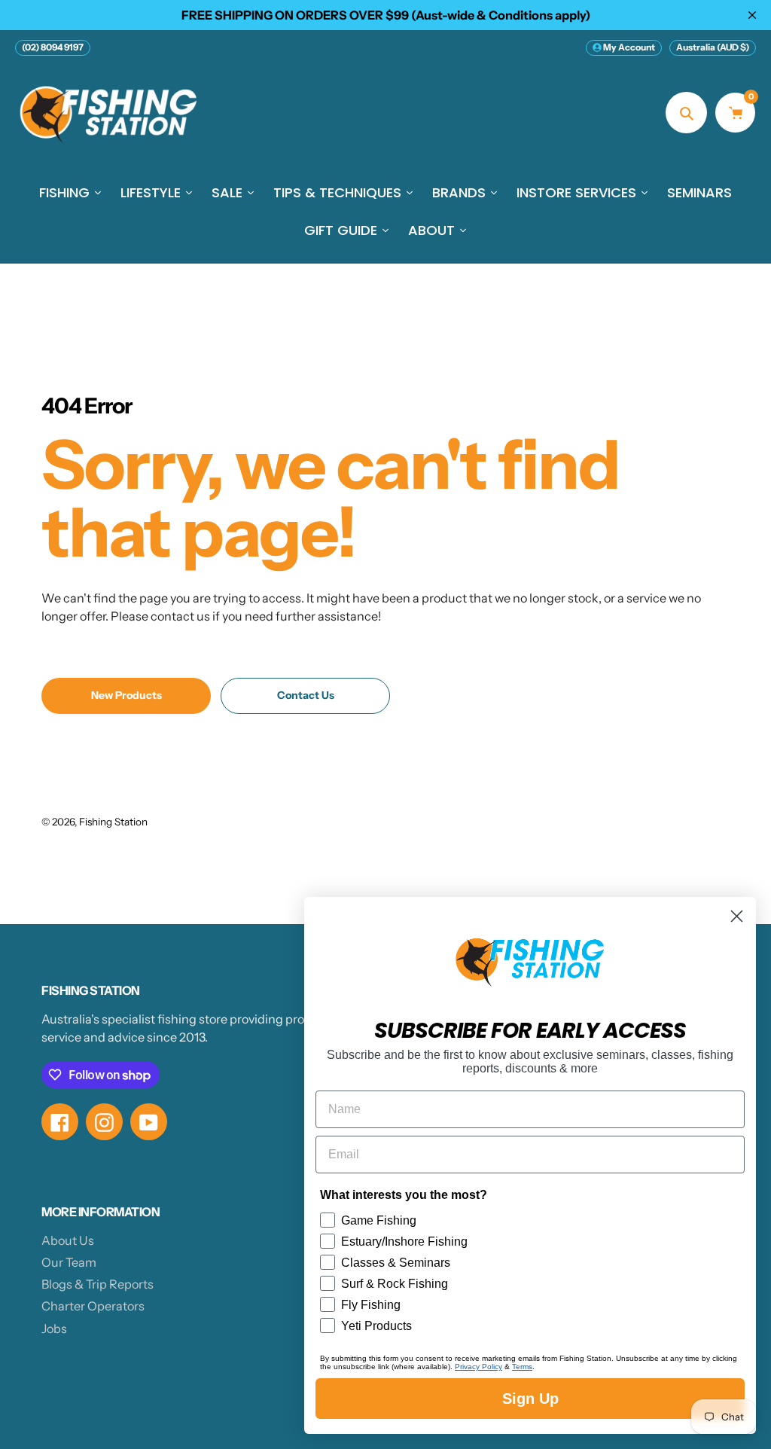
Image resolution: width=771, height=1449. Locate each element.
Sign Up (530, 1398)
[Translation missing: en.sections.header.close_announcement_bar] (752, 15)
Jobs (54, 1328)
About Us (67, 1240)
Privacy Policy (478, 1366)
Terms (522, 1366)
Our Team (68, 1262)
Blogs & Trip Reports (97, 1284)
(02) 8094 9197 (53, 47)
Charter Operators (93, 1305)
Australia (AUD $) (712, 47)
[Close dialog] (737, 916)
